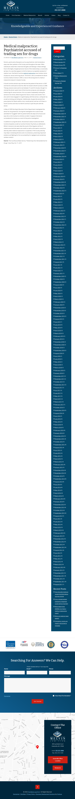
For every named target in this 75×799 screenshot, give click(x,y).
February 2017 (59, 404)
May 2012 (58, 559)
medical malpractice (29, 73)
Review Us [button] (58, 768)
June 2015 (58, 453)
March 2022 (58, 242)
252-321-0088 (60, 10)
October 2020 (59, 279)
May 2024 (58, 168)
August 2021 (58, 262)
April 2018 (58, 365)
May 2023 (58, 202)
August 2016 (58, 413)
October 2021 (59, 256)
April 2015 (58, 459)
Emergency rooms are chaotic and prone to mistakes (61, 623)
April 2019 (58, 330)
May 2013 (58, 524)
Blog (59, 15)
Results (40, 15)
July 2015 (57, 450)
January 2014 (59, 501)
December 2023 (59, 182)
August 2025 (58, 125)
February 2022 (59, 245)
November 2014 (59, 473)
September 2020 (59, 282)
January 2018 (59, 373)
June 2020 (58, 290)
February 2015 (59, 464)
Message (7, 676)
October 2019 (59, 313)
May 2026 (58, 99)
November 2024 (59, 151)
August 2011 (58, 584)
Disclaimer (7, 696)
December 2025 (59, 113)
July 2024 (57, 162)
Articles (47, 15)
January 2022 (59, 248)
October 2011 (59, 579)
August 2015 (58, 447)
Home (7, 15)
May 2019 (58, 327)
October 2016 (59, 407)
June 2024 (58, 165)
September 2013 (59, 513)
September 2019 (59, 316)
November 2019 (59, 310)
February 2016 (59, 430)
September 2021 (59, 259)
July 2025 (57, 128)
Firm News (58, 73)
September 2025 (59, 122)
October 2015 (59, 442)
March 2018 (58, 367)
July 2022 (57, 230)
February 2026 (59, 108)
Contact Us (66, 15)
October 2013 (59, 510)
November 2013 (59, 507)
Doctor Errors (37, 57)
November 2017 (59, 379)
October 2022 (59, 222)
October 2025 (59, 119)
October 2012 (59, 544)
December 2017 (59, 376)
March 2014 (58, 496)
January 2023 (59, 213)
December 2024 (59, 148)
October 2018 (59, 347)
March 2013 (58, 530)
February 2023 (59, 210)
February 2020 (59, 302)
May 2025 (58, 133)
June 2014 (58, 487)
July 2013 (57, 519)
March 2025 (58, 139)
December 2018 (59, 342)
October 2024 (59, 153)
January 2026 (59, 111)
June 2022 (58, 233)
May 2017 (58, 396)
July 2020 (57, 287)
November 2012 (59, 541)
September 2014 (59, 479)
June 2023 (58, 199)
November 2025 (59, 116)
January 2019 (59, 339)
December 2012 (59, 539)
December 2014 (59, 470)
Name (6, 669)
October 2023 (59, 188)
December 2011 (59, 573)
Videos (53, 15)
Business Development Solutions (45, 794)
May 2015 (58, 456)
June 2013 (58, 521)
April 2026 (58, 102)
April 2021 (58, 270)
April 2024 (58, 171)
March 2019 (58, 333)
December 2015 (59, 436)
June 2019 (58, 325)
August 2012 (58, 550)
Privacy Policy (31, 794)
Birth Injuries (58, 59)
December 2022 (59, 216)
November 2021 (59, 253)
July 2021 (57, 265)
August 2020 (58, 285)
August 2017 (58, 387)
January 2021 (59, 273)
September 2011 (59, 581)
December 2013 (59, 504)
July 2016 (57, 416)
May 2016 (58, 422)
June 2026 (58, 96)
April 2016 (58, 424)
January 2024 (59, 179)
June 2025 (58, 131)
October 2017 (59, 382)
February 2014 (59, 499)
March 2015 (58, 462)
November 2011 (59, 576)
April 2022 (58, 239)
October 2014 (59, 476)
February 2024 (59, 176)
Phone (51, 669)
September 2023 (59, 190)
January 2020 (59, 305)
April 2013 (58, 527)
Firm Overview (16, 15)
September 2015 (59, 444)
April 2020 (58, 296)
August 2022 (58, 228)
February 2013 (59, 533)
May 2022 (58, 236)
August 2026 (58, 91)
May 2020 (58, 293)
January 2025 (59, 145)
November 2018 (59, 345)
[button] (73, 788)
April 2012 (58, 561)
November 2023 (59, 185)
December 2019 (59, 307)
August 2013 (58, 516)
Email (29, 669)
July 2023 (57, 196)
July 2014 (57, 484)
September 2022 (59, 225)
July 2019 (57, 322)
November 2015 (59, 439)
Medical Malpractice (30, 15)
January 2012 (59, 570)
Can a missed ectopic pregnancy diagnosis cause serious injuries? (61, 601)
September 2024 (59, 156)
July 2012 (57, 553)
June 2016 (58, 419)
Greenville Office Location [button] (58, 760)
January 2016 (59, 433)
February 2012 (59, 567)
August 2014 (58, 482)
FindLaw (59, 794)
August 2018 (58, 353)
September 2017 (59, 385)
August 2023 (58, 193)
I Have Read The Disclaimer (63, 695)
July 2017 (57, 390)
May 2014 (58, 490)
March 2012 (58, 564)
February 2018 (59, 370)
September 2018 (59, 350)
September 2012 (59, 547)
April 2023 (58, 205)
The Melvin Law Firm (17, 57)
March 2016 (58, 427)
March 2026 (58, 105)
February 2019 (59, 336)
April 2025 (58, 136)
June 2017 (58, 393)
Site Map (23, 794)
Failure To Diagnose (61, 68)
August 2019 (58, 319)
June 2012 (58, 556)
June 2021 (58, 268)
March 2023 (58, 208)
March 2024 (58, 173)
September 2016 (59, 410)
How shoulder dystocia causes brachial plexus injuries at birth (61, 594)
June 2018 (58, 359)
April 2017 (58, 399)
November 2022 (59, 219)
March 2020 (58, 299)
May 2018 (58, 362)
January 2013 (59, 536)
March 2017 (58, 402)
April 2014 (58, 493)
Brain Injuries (59, 62)
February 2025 (59, 142)
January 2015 (59, 467)
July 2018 (57, 356)
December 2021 (59, 250)
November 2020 (59, 276)
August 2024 (58, 159)
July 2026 (57, 93)
